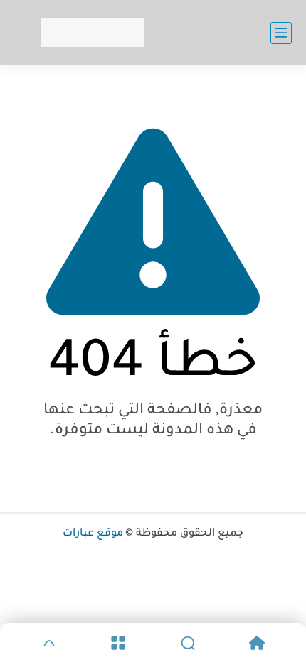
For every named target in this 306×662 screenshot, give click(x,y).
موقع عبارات (93, 534)
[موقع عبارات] (92, 32)
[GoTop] (49, 643)
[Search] (188, 643)
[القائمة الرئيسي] (281, 33)
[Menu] (119, 643)
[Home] (257, 643)
